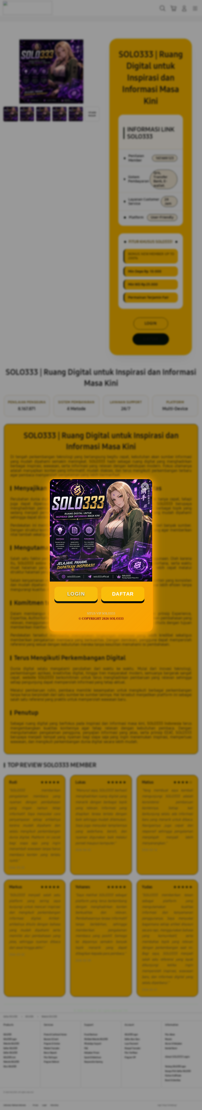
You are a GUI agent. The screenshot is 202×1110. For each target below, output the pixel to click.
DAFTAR (123, 594)
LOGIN (76, 594)
